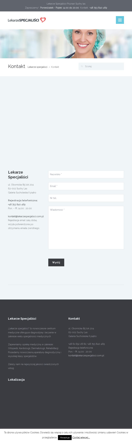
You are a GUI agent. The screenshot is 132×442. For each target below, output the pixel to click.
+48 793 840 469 (16, 204)
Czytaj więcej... (81, 437)
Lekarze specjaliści (37, 67)
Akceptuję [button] (65, 437)
